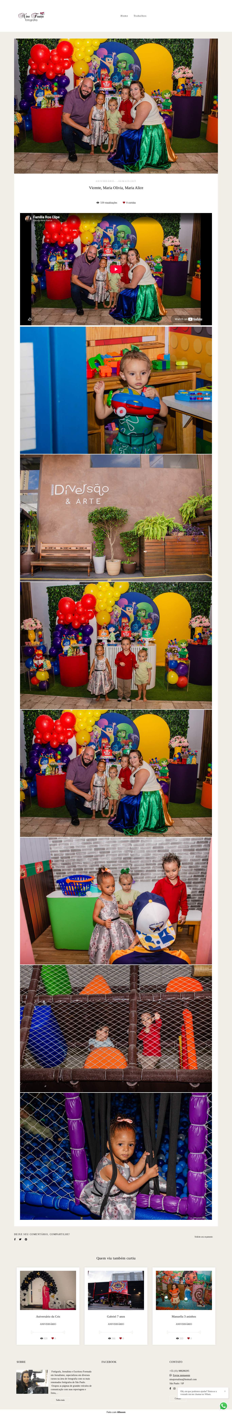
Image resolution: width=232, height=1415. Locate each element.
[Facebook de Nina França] (170, 1388)
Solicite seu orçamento (204, 1237)
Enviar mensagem (181, 1375)
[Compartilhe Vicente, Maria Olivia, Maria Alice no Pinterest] (26, 1239)
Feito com (116, 1412)
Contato (178, 1399)
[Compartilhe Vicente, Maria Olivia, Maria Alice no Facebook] (15, 1239)
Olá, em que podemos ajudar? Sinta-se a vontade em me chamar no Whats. (198, 1392)
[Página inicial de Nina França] (31, 16)
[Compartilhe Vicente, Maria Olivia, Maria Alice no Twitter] (20, 1239)
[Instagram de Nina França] (174, 1388)
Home (124, 15)
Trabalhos (140, 15)
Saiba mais (60, 1400)
